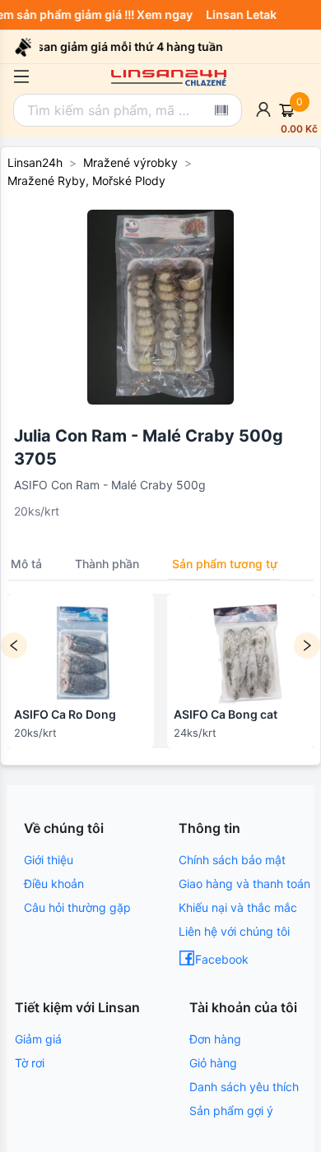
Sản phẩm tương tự (224, 564)
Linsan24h (35, 162)
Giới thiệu (48, 860)
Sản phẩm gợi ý (231, 1110)
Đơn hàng (215, 1039)
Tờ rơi (29, 1063)
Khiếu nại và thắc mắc (238, 907)
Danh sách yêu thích (244, 1087)
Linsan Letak (244, 14)
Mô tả (26, 564)
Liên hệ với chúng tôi (234, 931)
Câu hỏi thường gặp (77, 907)
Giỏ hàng (213, 1063)
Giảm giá (38, 1039)
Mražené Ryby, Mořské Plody (86, 180)
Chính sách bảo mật (232, 860)
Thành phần (107, 564)
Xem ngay (168, 14)
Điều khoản (54, 884)
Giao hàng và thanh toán (244, 884)
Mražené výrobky (130, 162)
